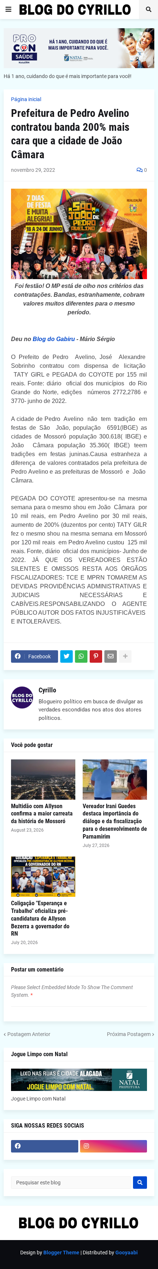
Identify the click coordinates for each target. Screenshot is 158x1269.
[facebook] (44, 1146)
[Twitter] (66, 656)
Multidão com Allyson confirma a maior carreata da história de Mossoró (42, 814)
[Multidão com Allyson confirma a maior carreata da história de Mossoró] (43, 779)
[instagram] (113, 1146)
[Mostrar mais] (125, 656)
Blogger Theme (61, 1252)
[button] (8, 9)
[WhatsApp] (81, 656)
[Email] (110, 656)
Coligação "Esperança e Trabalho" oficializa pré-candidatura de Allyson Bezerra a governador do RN (40, 918)
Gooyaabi (126, 1252)
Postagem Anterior (28, 1034)
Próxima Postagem (129, 1034)
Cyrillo (47, 690)
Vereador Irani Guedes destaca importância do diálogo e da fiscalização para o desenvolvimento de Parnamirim (115, 821)
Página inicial (26, 99)
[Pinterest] (96, 656)
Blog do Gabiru (54, 339)
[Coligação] (43, 877)
